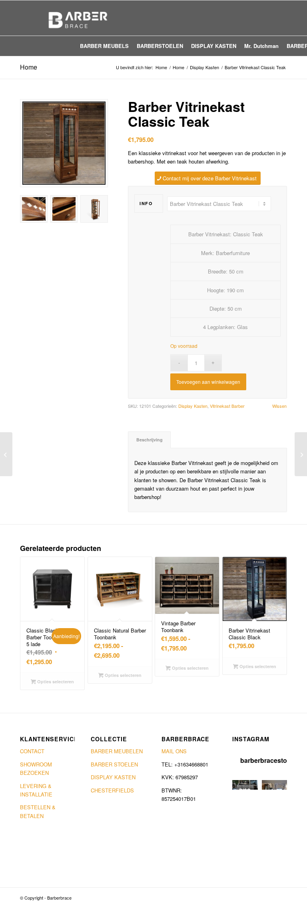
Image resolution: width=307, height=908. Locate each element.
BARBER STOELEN (114, 764)
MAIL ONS (174, 751)
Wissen (279, 406)
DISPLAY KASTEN (113, 777)
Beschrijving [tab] (149, 440)
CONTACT (32, 751)
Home (28, 67)
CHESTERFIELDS (112, 790)
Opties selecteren (55, 681)
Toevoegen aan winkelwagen (208, 381)
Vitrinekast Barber (227, 406)
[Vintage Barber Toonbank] (6, 454)
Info (146, 203)
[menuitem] (104, 46)
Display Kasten (192, 406)
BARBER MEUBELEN (117, 751)
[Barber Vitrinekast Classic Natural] (301, 454)
